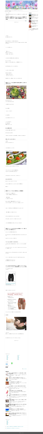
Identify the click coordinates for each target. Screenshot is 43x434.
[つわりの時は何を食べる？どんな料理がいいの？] (7, 383)
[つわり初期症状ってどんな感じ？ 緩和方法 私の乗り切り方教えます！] (7, 387)
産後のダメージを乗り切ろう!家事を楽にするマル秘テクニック (17, 377)
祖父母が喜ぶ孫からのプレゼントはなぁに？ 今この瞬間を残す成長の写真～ (34, 21)
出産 (7, 356)
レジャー (8, 420)
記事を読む (10, 376)
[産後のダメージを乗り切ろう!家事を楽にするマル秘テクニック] (7, 379)
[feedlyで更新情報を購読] (35, 0)
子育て (7, 357)
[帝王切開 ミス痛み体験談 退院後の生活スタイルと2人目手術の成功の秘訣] (7, 396)
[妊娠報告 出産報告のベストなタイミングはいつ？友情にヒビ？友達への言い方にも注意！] (7, 400)
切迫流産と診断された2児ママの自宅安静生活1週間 (15, 390)
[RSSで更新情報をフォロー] (36, 0)
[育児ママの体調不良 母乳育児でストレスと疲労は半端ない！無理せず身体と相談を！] (7, 374)
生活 (7, 423)
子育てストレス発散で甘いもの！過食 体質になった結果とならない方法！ (15, 426)
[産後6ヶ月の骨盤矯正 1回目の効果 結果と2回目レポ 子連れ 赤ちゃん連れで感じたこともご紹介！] (7, 414)
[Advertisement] (16, 29)
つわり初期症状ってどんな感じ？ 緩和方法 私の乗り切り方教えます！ (34, 29)
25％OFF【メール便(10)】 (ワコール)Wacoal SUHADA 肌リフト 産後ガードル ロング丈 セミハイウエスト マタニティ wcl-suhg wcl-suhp (10, 283)
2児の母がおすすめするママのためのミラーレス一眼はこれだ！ (34, 18)
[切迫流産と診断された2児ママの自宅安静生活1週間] (7, 392)
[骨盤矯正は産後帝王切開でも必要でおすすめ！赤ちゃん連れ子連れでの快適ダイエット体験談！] (7, 405)
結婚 (7, 359)
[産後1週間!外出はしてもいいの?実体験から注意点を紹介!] (7, 410)
